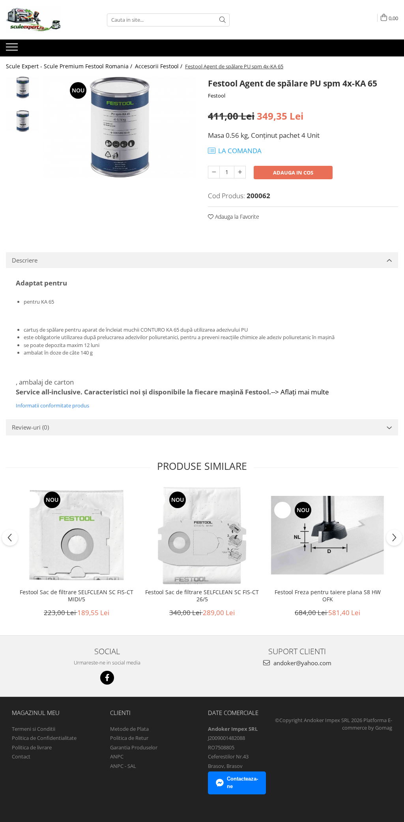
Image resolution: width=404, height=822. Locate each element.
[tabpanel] (119, 127)
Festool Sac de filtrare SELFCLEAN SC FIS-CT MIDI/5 (76, 596)
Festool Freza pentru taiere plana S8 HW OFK (328, 596)
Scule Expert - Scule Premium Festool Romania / (70, 66)
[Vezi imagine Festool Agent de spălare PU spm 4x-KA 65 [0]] (22, 87)
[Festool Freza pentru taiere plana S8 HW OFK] (327, 535)
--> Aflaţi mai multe (300, 391)
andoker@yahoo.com (301, 663)
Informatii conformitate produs (52, 405)
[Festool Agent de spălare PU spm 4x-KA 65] (119, 127)
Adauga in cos (293, 172)
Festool (216, 95)
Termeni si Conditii (33, 728)
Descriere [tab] (24, 260)
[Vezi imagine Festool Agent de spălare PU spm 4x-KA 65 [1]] (22, 121)
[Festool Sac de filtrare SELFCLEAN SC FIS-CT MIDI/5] (76, 535)
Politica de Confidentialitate (44, 737)
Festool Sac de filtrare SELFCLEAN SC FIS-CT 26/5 (202, 596)
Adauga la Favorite (236, 216)
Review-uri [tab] (30, 427)
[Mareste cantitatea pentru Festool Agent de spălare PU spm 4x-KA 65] (240, 172)
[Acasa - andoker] (45, 20)
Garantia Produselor (133, 747)
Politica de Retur (129, 737)
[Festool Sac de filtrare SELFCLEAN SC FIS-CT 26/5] (202, 535)
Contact (21, 756)
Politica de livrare (32, 747)
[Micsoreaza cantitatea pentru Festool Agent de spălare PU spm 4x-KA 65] (214, 172)
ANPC (116, 756)
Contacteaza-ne (242, 782)
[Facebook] (107, 678)
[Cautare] (222, 19)
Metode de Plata (129, 728)
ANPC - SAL (123, 765)
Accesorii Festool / (159, 66)
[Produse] (13, 49)
